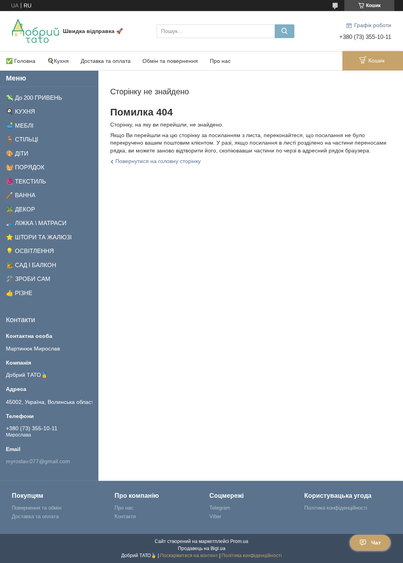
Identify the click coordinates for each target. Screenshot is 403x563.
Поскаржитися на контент (189, 555)
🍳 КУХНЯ (20, 111)
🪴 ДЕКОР (20, 209)
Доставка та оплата (106, 61)
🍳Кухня (58, 61)
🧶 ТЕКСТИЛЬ (26, 181)
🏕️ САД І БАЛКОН (31, 265)
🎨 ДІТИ (17, 153)
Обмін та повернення (170, 61)
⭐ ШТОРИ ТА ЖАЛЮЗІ (39, 237)
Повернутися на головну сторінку (158, 161)
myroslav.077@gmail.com (38, 461)
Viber (215, 516)
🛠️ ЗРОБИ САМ (28, 278)
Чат (376, 542)
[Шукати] (284, 31)
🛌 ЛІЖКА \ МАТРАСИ (36, 223)
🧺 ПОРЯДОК (25, 167)
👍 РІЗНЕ (19, 293)
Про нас (220, 61)
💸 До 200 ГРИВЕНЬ (34, 97)
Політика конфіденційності (335, 508)
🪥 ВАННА (20, 195)
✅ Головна (20, 61)
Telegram (219, 508)
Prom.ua (239, 541)
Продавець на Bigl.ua (202, 548)
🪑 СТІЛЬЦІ (22, 139)
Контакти (125, 516)
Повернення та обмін (36, 508)
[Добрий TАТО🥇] (35, 31)
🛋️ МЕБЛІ (19, 125)
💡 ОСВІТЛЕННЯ (30, 251)
